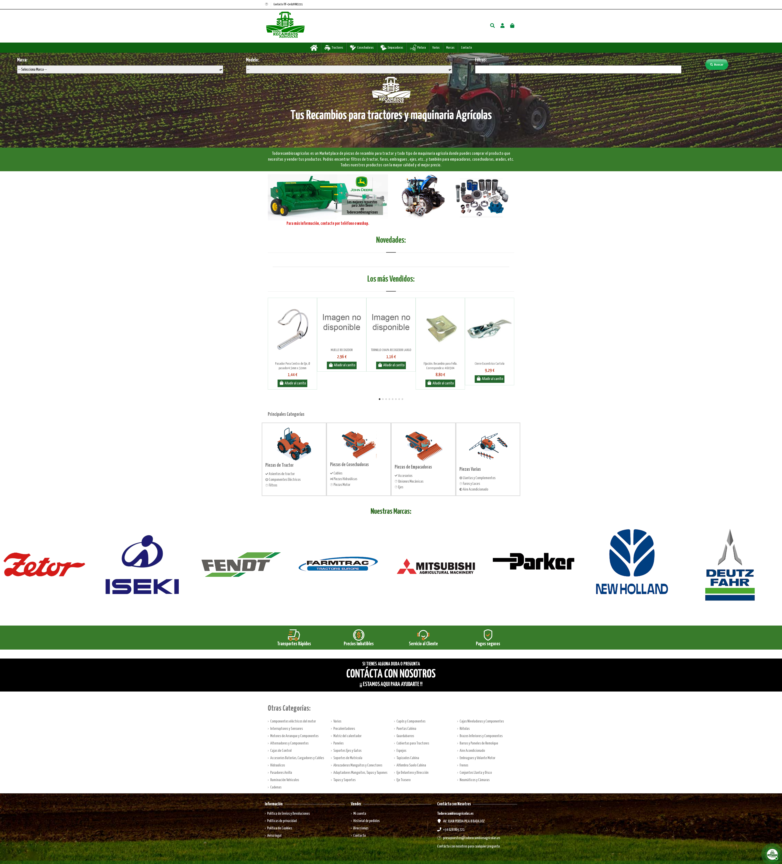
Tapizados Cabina (407, 758)
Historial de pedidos (366, 821)
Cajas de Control (281, 751)
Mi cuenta (359, 814)
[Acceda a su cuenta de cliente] (502, 26)
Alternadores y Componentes (289, 743)
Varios (337, 721)
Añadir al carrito (295, 383)
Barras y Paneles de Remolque (479, 743)
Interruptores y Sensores (286, 729)
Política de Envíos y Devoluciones (288, 814)
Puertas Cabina (406, 729)
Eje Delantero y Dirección (412, 773)
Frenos (464, 765)
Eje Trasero (403, 780)
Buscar (718, 64)
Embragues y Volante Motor (477, 758)
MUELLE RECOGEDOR (342, 350)
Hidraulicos (277, 765)
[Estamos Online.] (772, 854)
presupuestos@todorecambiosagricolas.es (471, 838)
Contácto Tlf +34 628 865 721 (288, 4)
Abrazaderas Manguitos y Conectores (357, 765)
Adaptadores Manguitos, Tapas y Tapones (360, 773)
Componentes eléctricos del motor (293, 721)
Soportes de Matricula (347, 758)
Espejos (401, 751)
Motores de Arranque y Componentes (294, 736)
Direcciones (360, 828)
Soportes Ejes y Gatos (347, 751)
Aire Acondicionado (472, 751)
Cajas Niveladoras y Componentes (482, 721)
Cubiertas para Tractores (412, 743)
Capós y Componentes (410, 721)
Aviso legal (274, 836)
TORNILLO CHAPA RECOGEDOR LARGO (391, 350)
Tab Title (391, 247)
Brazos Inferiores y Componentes (481, 736)
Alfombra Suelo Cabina (411, 765)
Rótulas (465, 729)
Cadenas (275, 787)
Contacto (359, 836)
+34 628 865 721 (454, 830)
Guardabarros (405, 736)
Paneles (338, 743)
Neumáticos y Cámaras (475, 780)
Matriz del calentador (347, 736)
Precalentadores (344, 729)
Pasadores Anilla (281, 773)
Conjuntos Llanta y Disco (476, 773)
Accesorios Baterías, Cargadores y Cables (297, 758)
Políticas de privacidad (282, 821)
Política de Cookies (279, 828)
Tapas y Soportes (344, 780)
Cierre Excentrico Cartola (489, 364)
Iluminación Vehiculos (284, 780)
